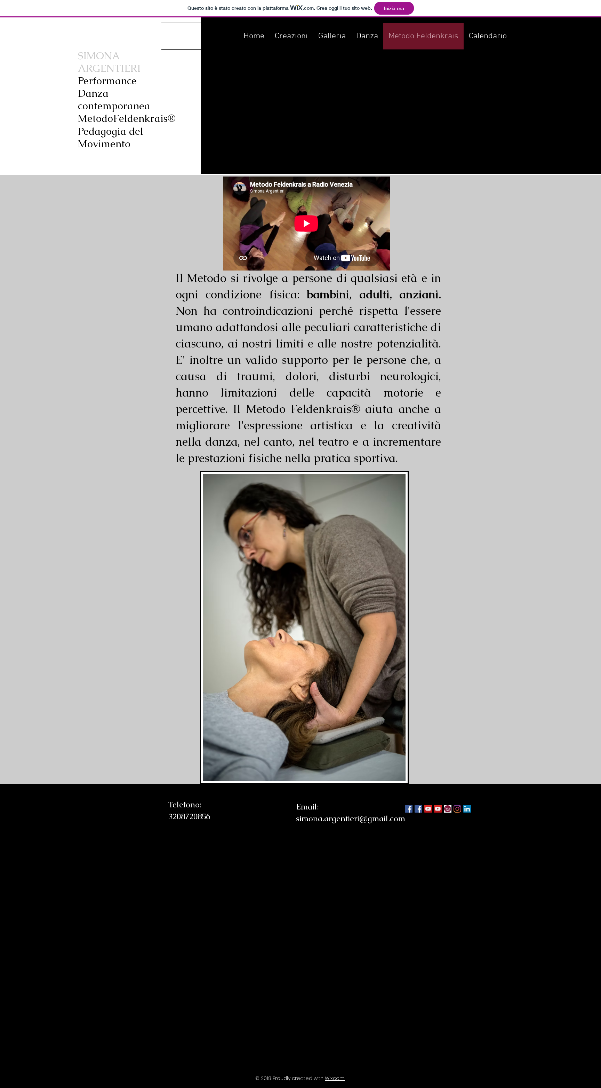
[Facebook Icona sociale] (408, 809)
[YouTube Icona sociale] (438, 809)
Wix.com (335, 1078)
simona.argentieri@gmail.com (350, 818)
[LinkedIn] (467, 809)
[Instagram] (457, 809)
